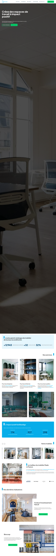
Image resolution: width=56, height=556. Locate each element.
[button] (18, 1)
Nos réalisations (23, 1)
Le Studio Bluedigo (35, 1)
